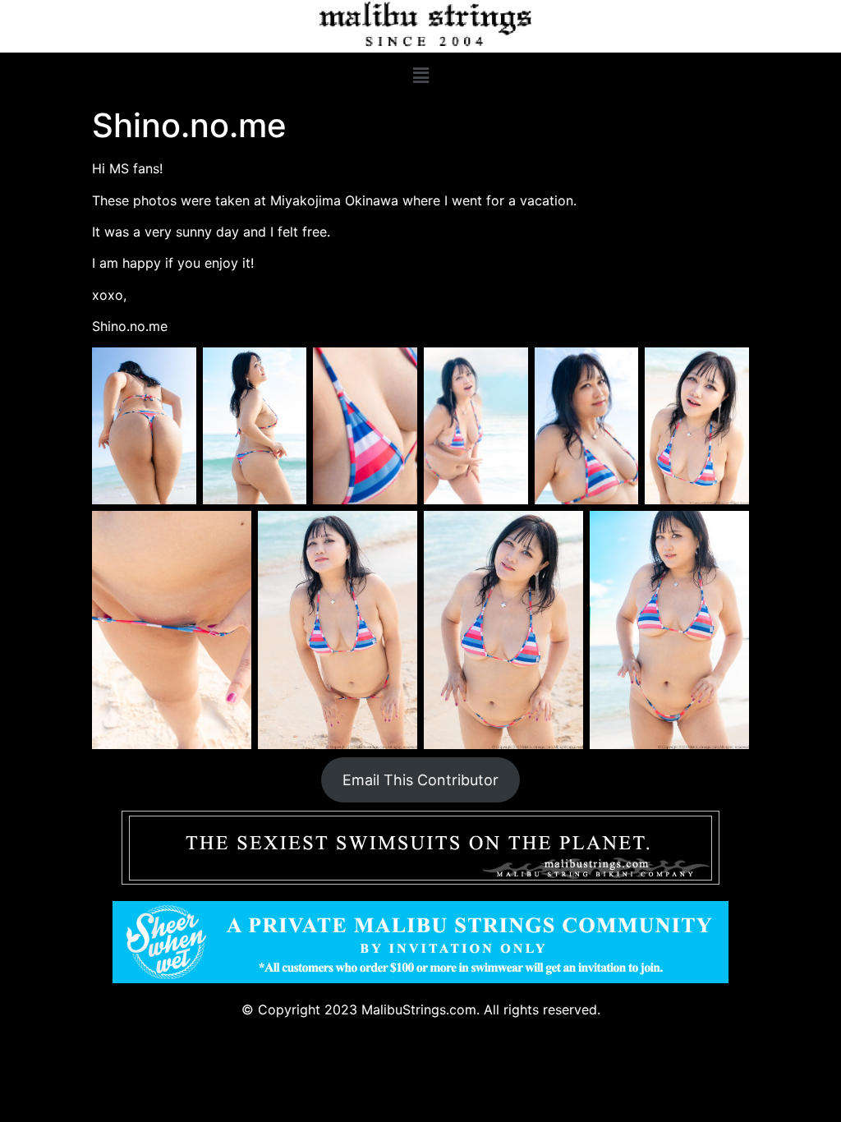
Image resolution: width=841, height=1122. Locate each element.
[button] (420, 76)
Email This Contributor (420, 780)
